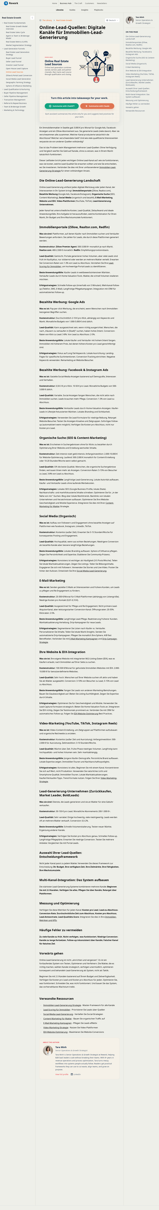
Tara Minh (61, 1047)
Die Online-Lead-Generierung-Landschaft (138, 37)
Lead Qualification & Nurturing (17, 89)
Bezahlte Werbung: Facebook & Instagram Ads (139, 53)
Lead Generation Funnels (14, 48)
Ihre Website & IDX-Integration (139, 70)
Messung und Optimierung (137, 100)
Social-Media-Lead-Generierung (91, 570)
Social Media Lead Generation (18, 79)
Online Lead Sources (14, 72)
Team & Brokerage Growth (15, 106)
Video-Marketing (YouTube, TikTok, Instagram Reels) (140, 75)
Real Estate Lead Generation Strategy (17, 53)
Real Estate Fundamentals (15, 23)
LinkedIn (77, 1074)
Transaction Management (14, 100)
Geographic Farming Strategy (18, 82)
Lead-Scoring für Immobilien (56, 1009)
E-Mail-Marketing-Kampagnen (83, 638)
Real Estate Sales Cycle (15, 32)
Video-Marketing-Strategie (55, 1027)
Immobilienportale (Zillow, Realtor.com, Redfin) (136, 43)
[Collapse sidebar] (32, 18)
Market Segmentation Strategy (18, 45)
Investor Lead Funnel (14, 65)
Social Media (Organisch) (136, 63)
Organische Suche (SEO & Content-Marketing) (140, 59)
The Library (47, 20)
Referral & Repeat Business (15, 103)
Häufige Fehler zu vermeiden (138, 104)
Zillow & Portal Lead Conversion (19, 75)
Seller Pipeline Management (16, 96)
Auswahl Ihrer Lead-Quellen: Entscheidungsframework (138, 89)
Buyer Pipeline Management (16, 93)
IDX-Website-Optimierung (86, 713)
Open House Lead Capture (17, 68)
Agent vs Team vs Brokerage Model (17, 37)
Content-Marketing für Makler (57, 1018)
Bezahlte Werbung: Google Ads (139, 48)
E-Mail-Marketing (133, 67)
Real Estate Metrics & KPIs (17, 42)
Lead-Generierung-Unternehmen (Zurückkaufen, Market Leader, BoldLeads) (139, 82)
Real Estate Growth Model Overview (16, 27)
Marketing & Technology (14, 110)
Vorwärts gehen (132, 107)
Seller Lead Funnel (13, 61)
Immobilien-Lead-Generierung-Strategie (62, 1005)
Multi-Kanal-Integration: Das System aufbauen (138, 95)
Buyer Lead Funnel (13, 58)
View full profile (61, 1074)
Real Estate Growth (11, 17)
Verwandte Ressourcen (135, 111)
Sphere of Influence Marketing (18, 86)
